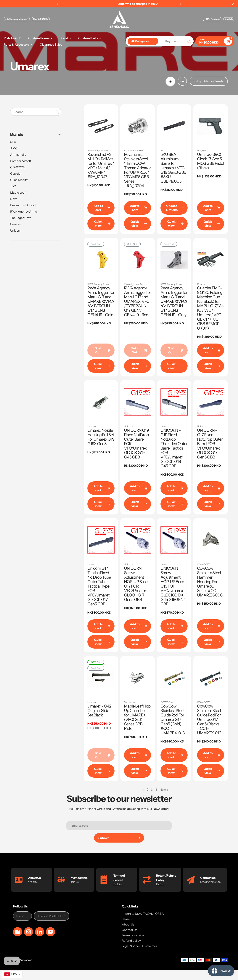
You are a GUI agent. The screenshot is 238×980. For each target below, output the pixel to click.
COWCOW (17, 167)
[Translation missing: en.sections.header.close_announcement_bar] (233, 4)
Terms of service (133, 935)
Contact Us (129, 930)
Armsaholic (18, 154)
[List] (182, 81)
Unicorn (15, 230)
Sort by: (197, 81)
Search (127, 919)
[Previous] (58, 4)
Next (163, 789)
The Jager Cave (20, 218)
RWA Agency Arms (23, 211)
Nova (13, 199)
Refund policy (131, 940)
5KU (13, 142)
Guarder (16, 173)
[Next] (180, 4)
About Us (128, 924)
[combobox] (35, 112)
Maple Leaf (17, 192)
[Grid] (170, 81)
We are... (33, 881)
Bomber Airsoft (20, 161)
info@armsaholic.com (16, 18)
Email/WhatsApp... (211, 881)
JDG (13, 186)
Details (117, 884)
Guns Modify (19, 180)
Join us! (75, 881)
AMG (13, 148)
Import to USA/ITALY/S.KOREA (143, 913)
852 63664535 (40, 18)
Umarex (15, 224)
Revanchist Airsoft (23, 205)
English (229, 18)
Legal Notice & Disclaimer (139, 946)
